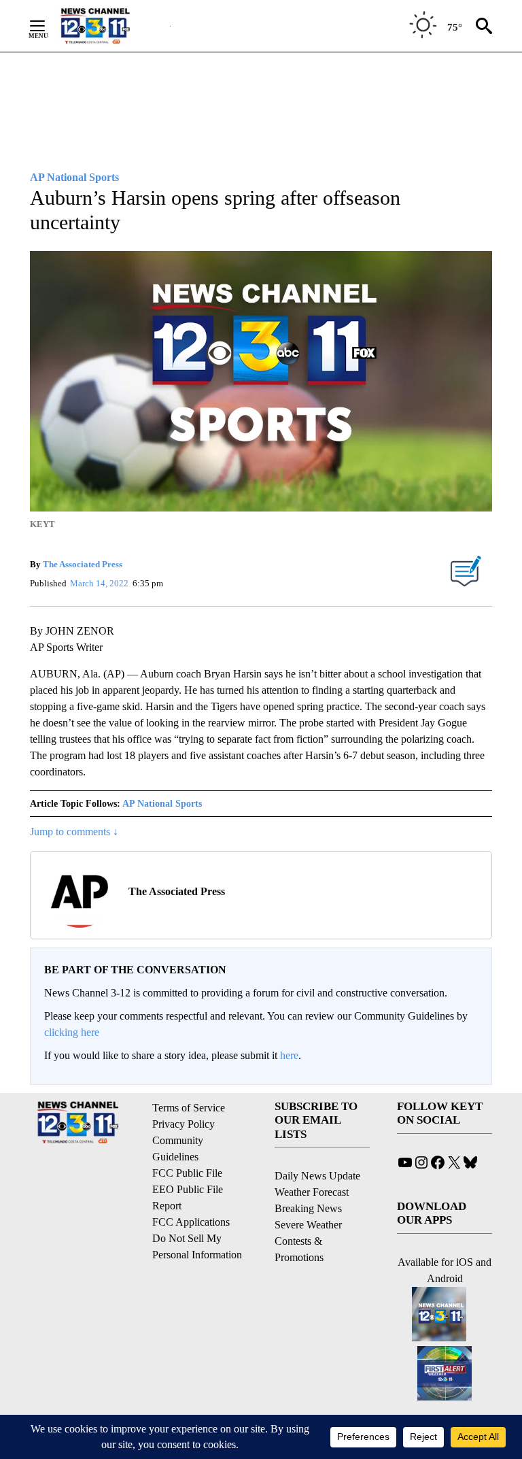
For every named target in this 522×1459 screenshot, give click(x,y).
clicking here (71, 1032)
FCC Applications (191, 1222)
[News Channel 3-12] (112, 26)
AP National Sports (162, 804)
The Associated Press (82, 564)
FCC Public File (187, 1173)
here (289, 1055)
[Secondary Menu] (47, 25)
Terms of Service (188, 1107)
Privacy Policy (183, 1124)
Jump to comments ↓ (74, 831)
